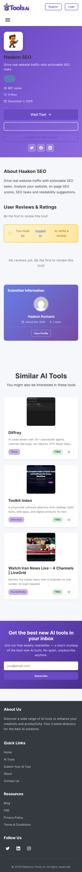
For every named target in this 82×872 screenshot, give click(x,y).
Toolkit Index (20, 500)
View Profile (41, 333)
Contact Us (11, 781)
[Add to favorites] (69, 452)
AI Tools (9, 759)
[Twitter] (7, 848)
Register (53, 6)
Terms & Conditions (17, 824)
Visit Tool (38, 114)
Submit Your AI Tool (17, 766)
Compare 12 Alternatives (41, 137)
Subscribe (41, 675)
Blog (7, 803)
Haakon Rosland (41, 316)
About (8, 773)
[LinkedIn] (18, 848)
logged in (40, 233)
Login (71, 6)
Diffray (14, 432)
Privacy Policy (13, 817)
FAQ (6, 810)
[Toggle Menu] (8, 20)
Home (8, 752)
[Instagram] (29, 848)
